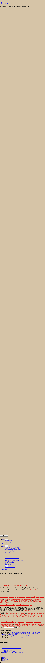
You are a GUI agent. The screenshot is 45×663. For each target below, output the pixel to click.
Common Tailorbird (28, 594)
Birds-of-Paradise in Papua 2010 (11, 559)
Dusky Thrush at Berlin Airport (10, 564)
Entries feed (4, 658)
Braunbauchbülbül (19, 614)
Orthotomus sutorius (9, 619)
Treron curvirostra (37, 625)
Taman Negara (25, 601)
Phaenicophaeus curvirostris (8, 598)
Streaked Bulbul (10, 601)
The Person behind (8, 540)
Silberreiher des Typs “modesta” (8, 645)
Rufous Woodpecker (28, 600)
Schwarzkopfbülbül (17, 624)
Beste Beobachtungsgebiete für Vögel (13, 613)
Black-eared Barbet (3, 593)
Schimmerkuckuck (3, 624)
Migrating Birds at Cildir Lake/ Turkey (12, 547)
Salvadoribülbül (32, 623)
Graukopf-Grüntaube (34, 616)
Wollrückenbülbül (19, 626)
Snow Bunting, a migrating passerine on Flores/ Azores (21, 635)
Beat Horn (4, 634)
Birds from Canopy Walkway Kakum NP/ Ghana (14, 560)
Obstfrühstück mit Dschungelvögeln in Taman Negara (16, 605)
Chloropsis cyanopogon (4, 594)
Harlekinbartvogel (14, 617)
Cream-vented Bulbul (4, 616)
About (3, 539)
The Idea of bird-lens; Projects (10, 542)
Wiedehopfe (7, 553)
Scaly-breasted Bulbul (37, 600)
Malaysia (18, 597)
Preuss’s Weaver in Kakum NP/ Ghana (12, 558)
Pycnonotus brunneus (18, 621)
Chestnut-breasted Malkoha (36, 593)
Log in (3, 657)
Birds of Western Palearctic (10, 567)
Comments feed (5, 659)
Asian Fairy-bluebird (30, 592)
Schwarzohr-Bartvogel (26, 624)
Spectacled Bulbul (3, 601)
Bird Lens (4, 3)
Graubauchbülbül (26, 616)
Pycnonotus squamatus (12, 600)
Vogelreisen (22, 613)
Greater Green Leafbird (7, 596)
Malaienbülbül (26, 618)
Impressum (4, 543)
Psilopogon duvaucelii (18, 598)
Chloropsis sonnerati (13, 594)
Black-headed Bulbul (11, 593)
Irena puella (34, 596)
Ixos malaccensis (40, 596)
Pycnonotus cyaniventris (8, 599)
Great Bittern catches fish (9, 557)
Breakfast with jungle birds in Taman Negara (13, 585)
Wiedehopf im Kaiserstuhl (7, 650)
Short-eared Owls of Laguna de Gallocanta (13, 550)
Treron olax (6, 602)
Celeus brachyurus (27, 593)
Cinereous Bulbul (20, 594)
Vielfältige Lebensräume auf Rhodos (9, 651)
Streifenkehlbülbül (3, 625)
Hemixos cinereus (23, 596)
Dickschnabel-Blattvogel (18, 616)
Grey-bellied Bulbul (16, 596)
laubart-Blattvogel (3, 618)
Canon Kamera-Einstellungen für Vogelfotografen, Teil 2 (12, 652)
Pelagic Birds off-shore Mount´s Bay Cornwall (13, 551)
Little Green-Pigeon (12, 597)
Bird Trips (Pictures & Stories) (17, 592)
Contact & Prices (5, 568)
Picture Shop (4, 569)
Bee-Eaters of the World (9, 562)
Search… (1, 627)
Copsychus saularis (35, 594)
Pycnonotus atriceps (34, 598)
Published (6, 541)
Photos (3, 546)
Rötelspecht (8, 623)
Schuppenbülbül (10, 624)
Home (3, 537)
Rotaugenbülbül (3, 623)
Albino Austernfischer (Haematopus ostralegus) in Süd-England (22, 639)
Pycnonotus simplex (3, 600)
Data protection (5, 544)
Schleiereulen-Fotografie (12, 634)
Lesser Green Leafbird (4, 597)
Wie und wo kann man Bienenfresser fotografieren (11, 648)
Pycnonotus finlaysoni (37, 599)
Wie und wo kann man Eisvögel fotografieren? (11, 644)
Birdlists (3, 565)
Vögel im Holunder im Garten (7, 647)
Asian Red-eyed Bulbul (38, 592)
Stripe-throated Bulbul (18, 601)
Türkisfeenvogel (5, 626)
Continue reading (33, 589)
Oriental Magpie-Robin (35, 597)
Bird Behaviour (8, 592)
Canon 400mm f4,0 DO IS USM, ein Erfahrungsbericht (12, 649)
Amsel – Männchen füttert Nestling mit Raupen (19, 637)
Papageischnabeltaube (18, 619)
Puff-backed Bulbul (26, 598)
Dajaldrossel (10, 616)
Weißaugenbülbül (12, 626)
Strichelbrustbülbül (10, 625)
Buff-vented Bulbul (19, 593)
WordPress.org (5, 660)
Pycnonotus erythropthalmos (18, 599)
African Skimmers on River (10, 554)
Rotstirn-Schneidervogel (15, 623)
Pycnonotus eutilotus (28, 599)
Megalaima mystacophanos (25, 597)
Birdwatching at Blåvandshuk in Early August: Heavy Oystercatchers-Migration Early (27, 632)
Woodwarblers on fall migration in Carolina (13, 555)
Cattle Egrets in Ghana (9, 561)
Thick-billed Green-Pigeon (33, 601)
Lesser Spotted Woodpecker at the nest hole (13, 549)
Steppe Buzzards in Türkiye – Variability (12, 548)
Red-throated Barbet (20, 600)
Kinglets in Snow (8, 563)
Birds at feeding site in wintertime (11, 552)
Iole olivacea (29, 596)
